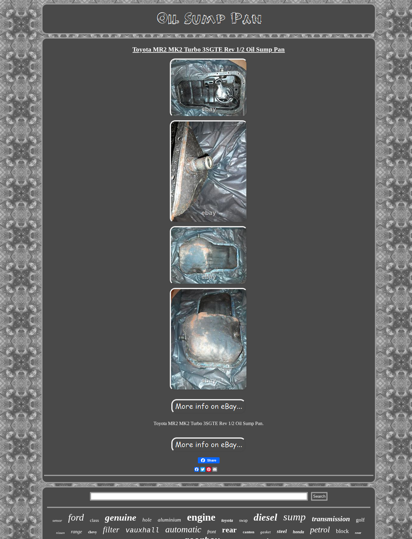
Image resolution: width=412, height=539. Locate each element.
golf (360, 520)
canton (248, 532)
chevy (92, 532)
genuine (120, 517)
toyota (227, 520)
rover (358, 532)
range (76, 531)
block (342, 531)
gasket (265, 532)
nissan (60, 532)
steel (282, 531)
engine (201, 517)
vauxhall (142, 530)
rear (229, 529)
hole (147, 520)
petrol (320, 529)
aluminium (169, 520)
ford (76, 517)
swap (243, 520)
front (211, 531)
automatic (183, 529)
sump (294, 517)
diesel (265, 517)
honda (298, 532)
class (94, 520)
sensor (57, 521)
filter (111, 529)
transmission (331, 519)
